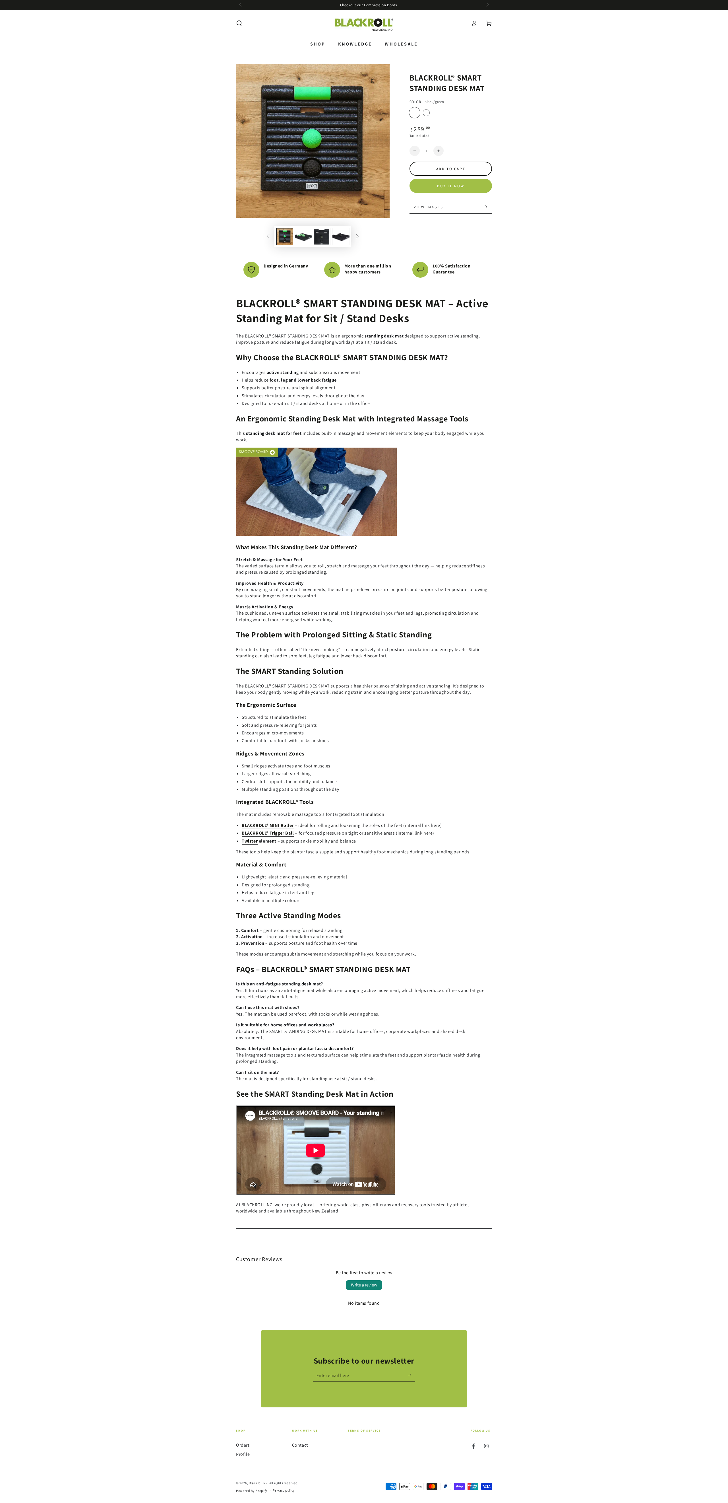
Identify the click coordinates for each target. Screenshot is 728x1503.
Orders (243, 1445)
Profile (243, 1454)
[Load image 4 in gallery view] (340, 236)
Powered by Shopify (251, 1490)
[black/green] (415, 113)
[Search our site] (239, 23)
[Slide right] (487, 5)
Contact (300, 1445)
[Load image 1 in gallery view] (284, 236)
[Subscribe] (411, 1375)
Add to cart (451, 168)
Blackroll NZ (258, 1483)
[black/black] (426, 113)
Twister (250, 841)
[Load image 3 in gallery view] (322, 236)
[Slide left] (241, 5)
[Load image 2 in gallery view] (303, 236)
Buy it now (450, 186)
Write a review (364, 1285)
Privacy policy (284, 1490)
